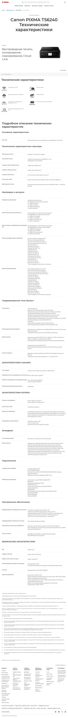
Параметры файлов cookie (53, 708)
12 (43, 584)
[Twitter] (62, 711)
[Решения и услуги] (53, 5)
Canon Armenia (5, 711)
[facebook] (55, 711)
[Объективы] (30, 5)
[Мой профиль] (65, 2)
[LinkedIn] (58, 711)
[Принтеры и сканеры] (43, 5)
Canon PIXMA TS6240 (6, 74)
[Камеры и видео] (23, 5)
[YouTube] (65, 711)
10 (43, 535)
